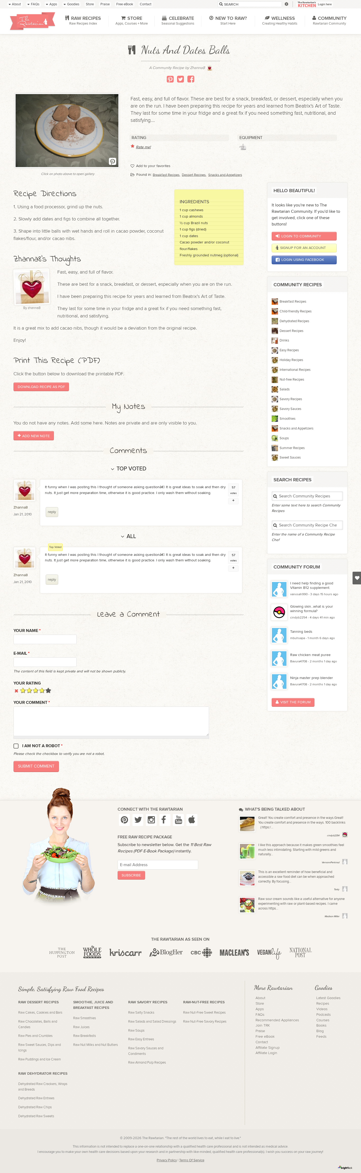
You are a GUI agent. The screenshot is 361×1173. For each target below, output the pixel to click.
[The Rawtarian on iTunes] (191, 820)
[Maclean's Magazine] (234, 952)
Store (260, 1003)
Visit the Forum (295, 702)
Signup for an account (303, 248)
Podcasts (323, 1015)
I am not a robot (42, 746)
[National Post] (300, 952)
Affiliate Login (266, 1053)
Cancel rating (16, 690)
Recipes (322, 1003)
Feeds (321, 1037)
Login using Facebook (302, 259)
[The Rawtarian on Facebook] (164, 820)
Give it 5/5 (48, 690)
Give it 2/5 (29, 690)
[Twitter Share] (180, 79)
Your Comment (31, 702)
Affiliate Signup (268, 1048)
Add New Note (36, 435)
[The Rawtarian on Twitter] (138, 820)
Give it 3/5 (36, 690)
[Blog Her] (166, 952)
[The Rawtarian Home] (32, 21)
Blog (320, 1031)
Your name (27, 630)
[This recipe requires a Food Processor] (243, 147)
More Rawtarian (273, 987)
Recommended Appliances (277, 1020)
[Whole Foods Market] (92, 952)
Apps (260, 1009)
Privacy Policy (167, 1160)
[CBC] (201, 952)
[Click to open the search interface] (286, 4)
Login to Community (301, 236)
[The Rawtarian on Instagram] (151, 820)
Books (321, 1025)
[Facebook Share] (191, 79)
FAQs (260, 1015)
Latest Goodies (328, 998)
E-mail (21, 653)
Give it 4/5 (42, 690)
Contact (262, 1042)
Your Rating (27, 683)
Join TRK (263, 1025)
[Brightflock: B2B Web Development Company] (345, 1167)
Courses (322, 1020)
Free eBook (265, 1037)
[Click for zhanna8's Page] (209, 69)
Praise (260, 1031)
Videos (321, 1009)
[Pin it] (170, 79)
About (260, 998)
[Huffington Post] (62, 952)
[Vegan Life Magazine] (269, 952)
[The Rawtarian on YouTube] (178, 820)
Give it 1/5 (23, 690)
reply (52, 512)
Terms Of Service (191, 1160)
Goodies (323, 987)
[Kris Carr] (125, 952)
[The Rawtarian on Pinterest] (124, 820)
